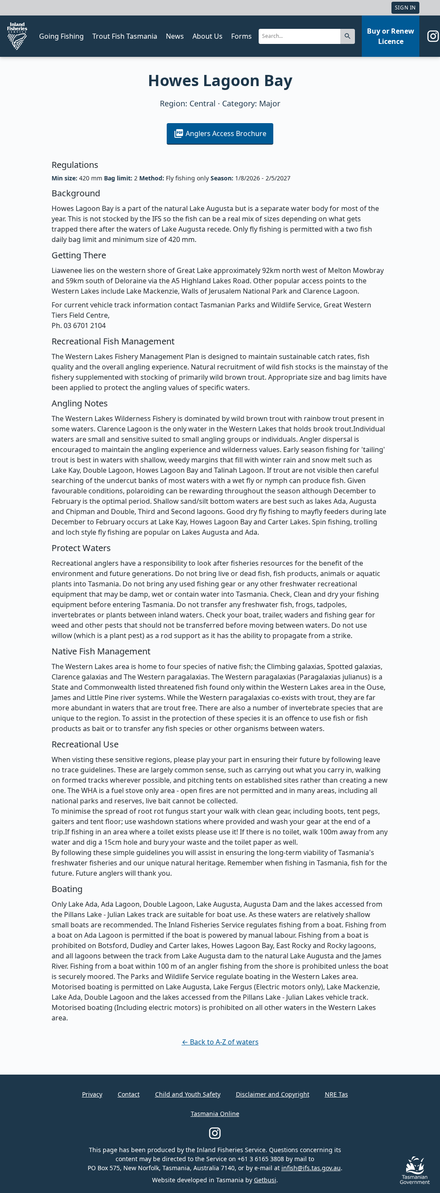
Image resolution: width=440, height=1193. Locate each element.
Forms (241, 36)
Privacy (92, 1094)
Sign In (405, 7)
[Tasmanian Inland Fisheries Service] (17, 36)
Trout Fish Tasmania (124, 36)
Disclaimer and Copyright (272, 1094)
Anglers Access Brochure (226, 133)
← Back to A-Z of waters (220, 1042)
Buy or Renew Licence (390, 36)
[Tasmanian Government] (415, 1182)
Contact (129, 1094)
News (175, 36)
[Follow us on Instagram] (433, 36)
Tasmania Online (215, 1113)
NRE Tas (336, 1094)
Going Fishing (61, 36)
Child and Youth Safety (187, 1094)
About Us (207, 36)
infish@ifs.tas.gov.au (311, 1168)
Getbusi (265, 1180)
